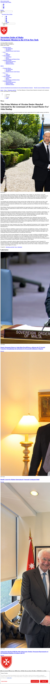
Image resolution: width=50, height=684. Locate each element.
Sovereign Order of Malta (6, 2)
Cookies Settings (4, 681)
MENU (2, 66)
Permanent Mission (7, 47)
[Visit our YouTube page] (6, 18)
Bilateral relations (9, 62)
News (4, 52)
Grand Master (8, 56)
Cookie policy (9, 677)
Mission (7, 58)
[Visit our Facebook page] (3, 4)
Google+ (7, 97)
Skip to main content (5, 1)
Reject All (44, 681)
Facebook (8, 94)
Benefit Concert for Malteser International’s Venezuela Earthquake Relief (31, 87)
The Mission (8, 49)
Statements (8, 54)
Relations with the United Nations (13, 51)
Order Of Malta (6, 55)
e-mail (7, 98)
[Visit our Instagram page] (3, 6)
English (2, 10)
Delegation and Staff (10, 247)
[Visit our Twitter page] (3, 5)
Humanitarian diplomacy (11, 61)
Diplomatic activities (7, 60)
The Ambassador (9, 48)
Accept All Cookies (34, 681)
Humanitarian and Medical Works (13, 59)
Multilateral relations (10, 63)
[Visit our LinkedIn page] (3, 7)
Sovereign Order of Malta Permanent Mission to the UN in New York (19, 38)
